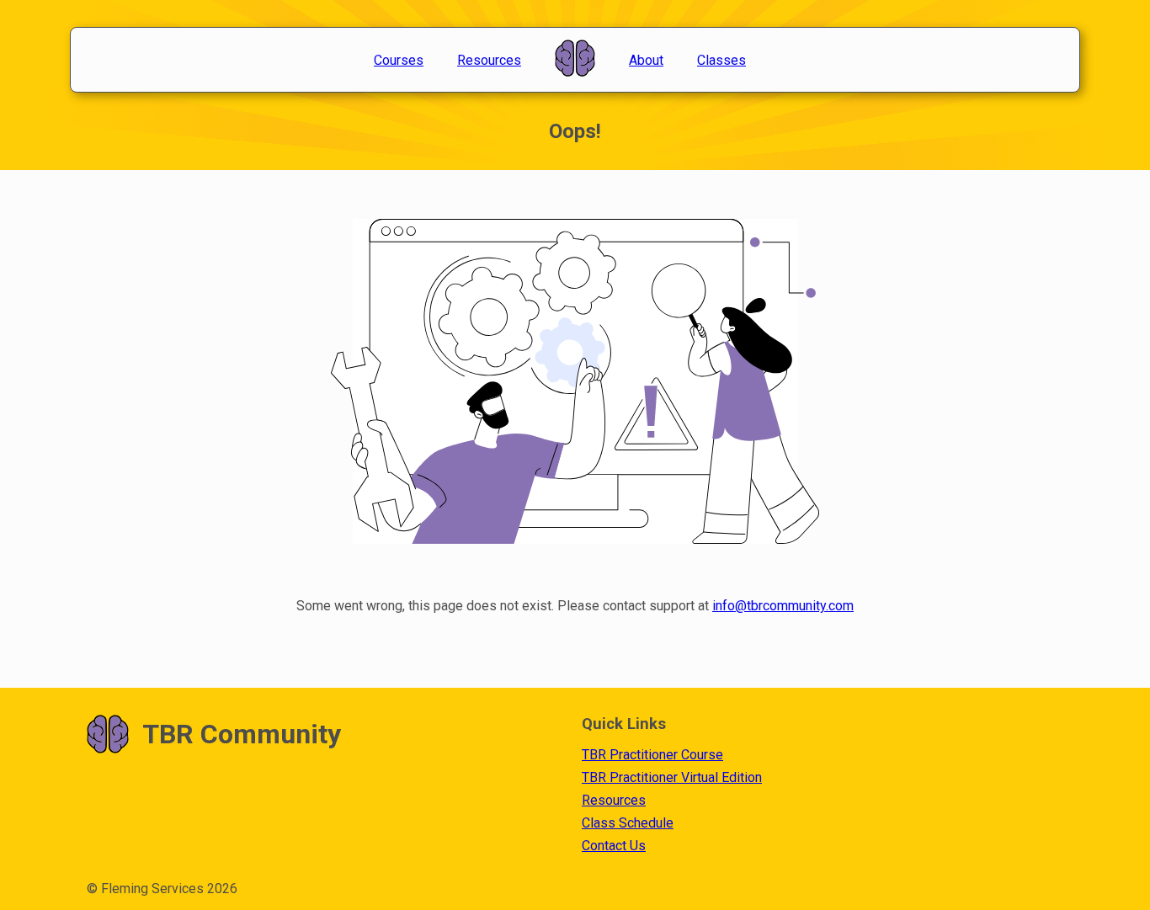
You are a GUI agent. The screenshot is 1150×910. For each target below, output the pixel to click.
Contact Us (614, 846)
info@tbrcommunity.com (783, 606)
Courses (398, 60)
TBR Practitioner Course (652, 755)
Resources (489, 60)
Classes (721, 60)
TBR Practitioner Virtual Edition (672, 777)
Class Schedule (627, 823)
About (646, 60)
